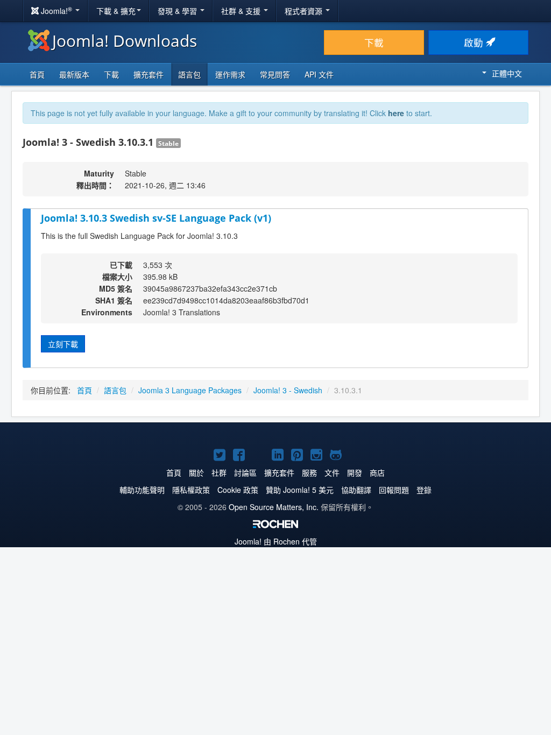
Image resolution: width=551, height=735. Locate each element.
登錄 (424, 489)
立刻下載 (63, 343)
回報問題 (394, 489)
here (396, 113)
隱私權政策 (191, 489)
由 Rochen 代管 (276, 541)
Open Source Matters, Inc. (274, 506)
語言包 (189, 74)
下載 (374, 42)
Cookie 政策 (237, 489)
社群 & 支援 (242, 10)
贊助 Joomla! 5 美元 (300, 489)
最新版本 (74, 74)
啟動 (475, 42)
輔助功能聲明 (142, 489)
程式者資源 (304, 10)
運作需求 (230, 74)
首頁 (37, 74)
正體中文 (507, 73)
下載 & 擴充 (116, 10)
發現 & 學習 (178, 10)
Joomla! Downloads (124, 41)
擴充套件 (148, 74)
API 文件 (319, 74)
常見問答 (275, 74)
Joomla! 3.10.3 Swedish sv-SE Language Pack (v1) (156, 217)
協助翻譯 (356, 489)
